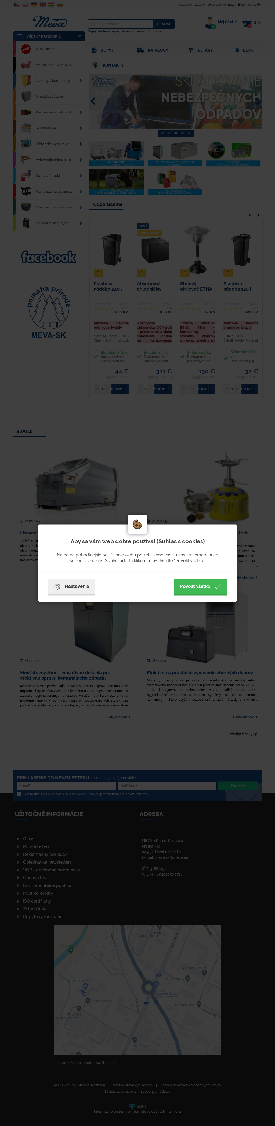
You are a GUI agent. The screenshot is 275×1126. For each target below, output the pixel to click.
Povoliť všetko (195, 586)
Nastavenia (77, 586)
